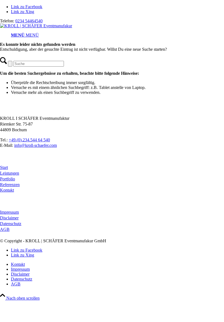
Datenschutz (10, 223)
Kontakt (7, 190)
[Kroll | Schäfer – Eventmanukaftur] (36, 25)
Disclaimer (9, 218)
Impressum (9, 212)
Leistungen (9, 173)
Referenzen (10, 184)
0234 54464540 (29, 21)
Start (4, 167)
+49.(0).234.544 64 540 (29, 140)
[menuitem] (117, 35)
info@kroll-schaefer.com (35, 145)
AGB (5, 229)
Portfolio (7, 179)
